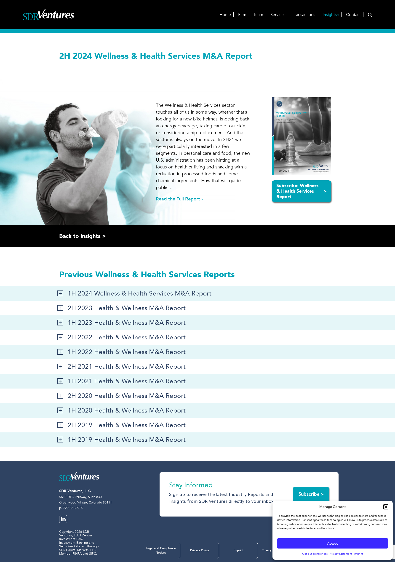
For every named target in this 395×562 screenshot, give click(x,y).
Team (258, 15)
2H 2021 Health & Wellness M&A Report (127, 366)
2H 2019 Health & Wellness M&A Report (127, 425)
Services (278, 15)
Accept (332, 543)
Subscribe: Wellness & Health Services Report (301, 191)
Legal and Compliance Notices (161, 550)
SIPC (92, 553)
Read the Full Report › (179, 199)
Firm (242, 15)
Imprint (358, 554)
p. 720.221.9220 (71, 508)
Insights (330, 15)
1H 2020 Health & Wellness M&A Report (127, 410)
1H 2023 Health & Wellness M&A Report (127, 322)
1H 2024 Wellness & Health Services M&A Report (139, 293)
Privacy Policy (199, 550)
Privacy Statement (341, 554)
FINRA (77, 553)
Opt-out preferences (315, 554)
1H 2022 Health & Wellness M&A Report (127, 352)
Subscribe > (311, 494)
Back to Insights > (82, 236)
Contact (353, 15)
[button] (386, 506)
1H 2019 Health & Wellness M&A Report (127, 439)
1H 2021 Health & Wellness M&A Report (127, 381)
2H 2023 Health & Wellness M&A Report (127, 308)
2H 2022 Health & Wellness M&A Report (127, 337)
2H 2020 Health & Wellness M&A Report (127, 396)
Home (225, 15)
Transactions (304, 15)
